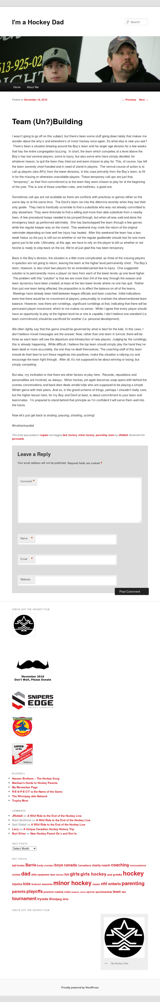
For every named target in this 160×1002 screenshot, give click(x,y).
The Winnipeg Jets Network (29, 796)
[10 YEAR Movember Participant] (33, 684)
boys (58, 864)
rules (67, 892)
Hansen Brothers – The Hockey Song (35, 778)
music (96, 884)
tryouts (42, 899)
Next (143, 99)
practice (49, 892)
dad (65, 435)
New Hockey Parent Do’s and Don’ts (53, 833)
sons (83, 891)
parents (19, 891)
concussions (138, 865)
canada (70, 864)
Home (16, 87)
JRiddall (123, 435)
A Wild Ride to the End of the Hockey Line (54, 816)
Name (26, 538)
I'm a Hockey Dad (38, 21)
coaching (120, 865)
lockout (36, 884)
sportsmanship (103, 892)
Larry (15, 829)
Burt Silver (19, 833)
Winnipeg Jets (59, 899)
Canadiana (84, 865)
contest (16, 874)
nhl (104, 883)
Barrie (30, 865)
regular (44, 435)
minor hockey (86, 435)
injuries (17, 884)
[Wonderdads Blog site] (22, 736)
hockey (72, 435)
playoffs (34, 891)
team (111, 435)
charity (96, 865)
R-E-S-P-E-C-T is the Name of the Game (37, 791)
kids (27, 883)
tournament (24, 898)
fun (66, 874)
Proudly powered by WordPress (80, 987)
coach (105, 865)
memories (47, 884)
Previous (129, 99)
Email (26, 559)
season (75, 891)
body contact (45, 865)
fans (52, 874)
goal (109, 874)
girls (75, 873)
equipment (43, 874)
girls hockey (93, 874)
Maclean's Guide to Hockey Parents (35, 783)
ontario (114, 883)
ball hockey (18, 865)
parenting (101, 435)
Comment (27, 481)
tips (124, 892)
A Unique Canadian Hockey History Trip (48, 829)
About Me (33, 87)
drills (34, 874)
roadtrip (59, 892)
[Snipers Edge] (33, 709)
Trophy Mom (20, 800)
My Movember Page (25, 787)
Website (25, 579)
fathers (60, 874)
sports (90, 892)
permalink (18, 439)
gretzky (117, 874)
